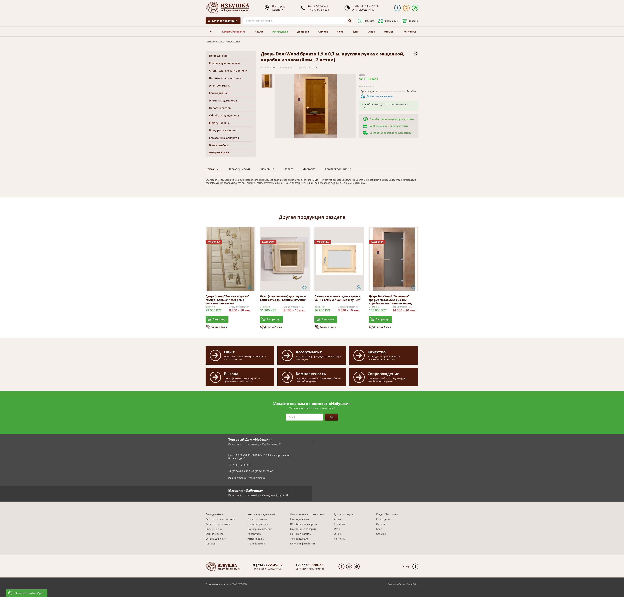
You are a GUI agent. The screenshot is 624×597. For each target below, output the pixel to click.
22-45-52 (268, 564)
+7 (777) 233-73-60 (262, 471)
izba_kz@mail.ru (237, 477)
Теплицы (211, 543)
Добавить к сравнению (379, 96)
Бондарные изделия (222, 130)
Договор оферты (344, 514)
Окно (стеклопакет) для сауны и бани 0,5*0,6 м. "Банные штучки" (337, 298)
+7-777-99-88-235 (318, 9)
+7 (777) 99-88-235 (239, 471)
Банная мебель (219, 145)
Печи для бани (218, 55)
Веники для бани (216, 538)
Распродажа (280, 31)
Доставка (303, 31)
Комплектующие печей (224, 63)
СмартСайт (411, 584)
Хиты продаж (256, 538)
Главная (210, 41)
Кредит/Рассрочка (234, 31)
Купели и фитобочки (302, 543)
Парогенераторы (220, 108)
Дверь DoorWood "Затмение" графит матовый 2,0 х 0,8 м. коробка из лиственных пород (390, 300)
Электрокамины (219, 85)
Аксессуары (254, 533)
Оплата (323, 31)
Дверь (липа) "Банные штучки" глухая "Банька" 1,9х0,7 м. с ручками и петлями (227, 300)
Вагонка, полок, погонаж (225, 78)
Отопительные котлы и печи (228, 70)
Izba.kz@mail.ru (257, 477)
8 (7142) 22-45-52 (318, 6)
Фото (340, 31)
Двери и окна (233, 41)
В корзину (219, 319)
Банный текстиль (300, 533)
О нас (371, 31)
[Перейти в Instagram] (406, 8)
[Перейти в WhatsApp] (415, 8)
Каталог (220, 41)
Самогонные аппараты (224, 138)
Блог (355, 31)
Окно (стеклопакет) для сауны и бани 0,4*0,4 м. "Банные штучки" (283, 298)
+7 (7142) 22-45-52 (239, 464)
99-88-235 (310, 564)
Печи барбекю (256, 543)
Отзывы (389, 31)
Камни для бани (219, 93)
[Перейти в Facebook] (397, 8)
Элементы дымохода (223, 100)
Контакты (409, 31)
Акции (259, 31)
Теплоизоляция (299, 538)
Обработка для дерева (224, 115)
